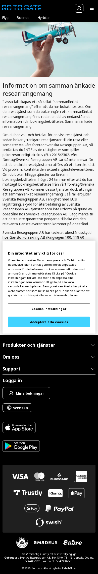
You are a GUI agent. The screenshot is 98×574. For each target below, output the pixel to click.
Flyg (5, 17)
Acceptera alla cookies (49, 322)
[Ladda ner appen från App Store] (21, 428)
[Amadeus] (45, 542)
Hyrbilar (43, 17)
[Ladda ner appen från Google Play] (21, 446)
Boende (23, 17)
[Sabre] (72, 542)
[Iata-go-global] (22, 542)
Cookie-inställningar (49, 309)
